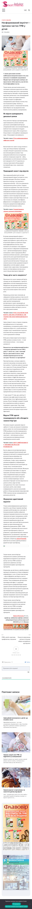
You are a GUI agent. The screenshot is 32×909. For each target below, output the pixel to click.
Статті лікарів (6, 20)
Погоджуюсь (16, 904)
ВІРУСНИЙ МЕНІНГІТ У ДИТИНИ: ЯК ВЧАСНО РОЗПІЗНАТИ (15, 444)
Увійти (28, 662)
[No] (30, 904)
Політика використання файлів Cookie (16, 906)
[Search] (29, 10)
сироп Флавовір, (21, 538)
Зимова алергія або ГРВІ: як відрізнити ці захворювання (12, 755)
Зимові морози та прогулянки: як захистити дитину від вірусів (14, 791)
